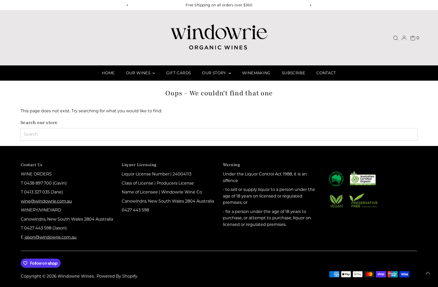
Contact (326, 72)
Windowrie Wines (76, 276)
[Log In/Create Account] (404, 38)
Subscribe (293, 72)
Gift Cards (178, 72)
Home (108, 72)
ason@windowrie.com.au (51, 237)
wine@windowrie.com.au (46, 201)
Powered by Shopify (117, 276)
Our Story (214, 72)
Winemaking (256, 72)
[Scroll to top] (428, 273)
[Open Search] (395, 38)
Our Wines (139, 72)
